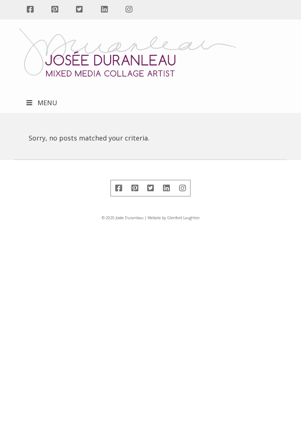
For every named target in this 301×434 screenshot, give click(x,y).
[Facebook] (30, 9)
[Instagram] (128, 9)
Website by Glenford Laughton (174, 217)
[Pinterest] (54, 9)
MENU (47, 102)
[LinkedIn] (104, 9)
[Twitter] (79, 9)
